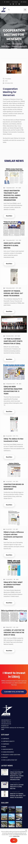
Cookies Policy (16, 836)
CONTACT (5, 757)
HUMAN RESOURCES (8, 752)
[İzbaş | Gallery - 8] (11, 824)
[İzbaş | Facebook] (13, 4)
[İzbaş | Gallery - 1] (4, 809)
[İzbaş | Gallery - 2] (11, 809)
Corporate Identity (8, 741)
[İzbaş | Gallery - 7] (4, 824)
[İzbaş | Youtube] (19, 4)
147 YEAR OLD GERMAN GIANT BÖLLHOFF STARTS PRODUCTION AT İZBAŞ (13, 341)
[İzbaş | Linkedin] (10, 4)
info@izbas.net (4, 725)
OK (14, 840)
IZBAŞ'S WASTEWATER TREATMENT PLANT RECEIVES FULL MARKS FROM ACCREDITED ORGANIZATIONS (12, 195)
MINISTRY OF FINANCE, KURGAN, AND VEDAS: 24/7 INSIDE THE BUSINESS (13, 293)
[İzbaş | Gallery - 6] (19, 817)
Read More (9, 216)
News (4, 746)
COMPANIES (6, 744)
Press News (5, 46)
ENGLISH (16, 2)
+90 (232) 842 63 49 (6, 723)
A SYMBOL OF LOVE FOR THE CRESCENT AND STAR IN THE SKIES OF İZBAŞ (14, 632)
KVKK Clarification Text (10, 760)
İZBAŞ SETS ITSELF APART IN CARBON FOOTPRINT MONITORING (13, 584)
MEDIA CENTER (17, 44)
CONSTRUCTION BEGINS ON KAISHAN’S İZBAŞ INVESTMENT (14, 486)
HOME (8, 44)
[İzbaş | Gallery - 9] (19, 824)
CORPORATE (6, 738)
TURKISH (8, 2)
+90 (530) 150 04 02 (6, 722)
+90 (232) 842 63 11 (6, 720)
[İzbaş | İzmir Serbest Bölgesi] (3, 9)
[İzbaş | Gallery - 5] (11, 817)
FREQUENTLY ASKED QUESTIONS (11, 754)
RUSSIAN (24, 2)
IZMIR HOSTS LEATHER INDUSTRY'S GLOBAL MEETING (12, 245)
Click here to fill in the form (14, 692)
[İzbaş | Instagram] (16, 4)
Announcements (8, 749)
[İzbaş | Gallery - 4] (4, 817)
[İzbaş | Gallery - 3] (19, 809)
